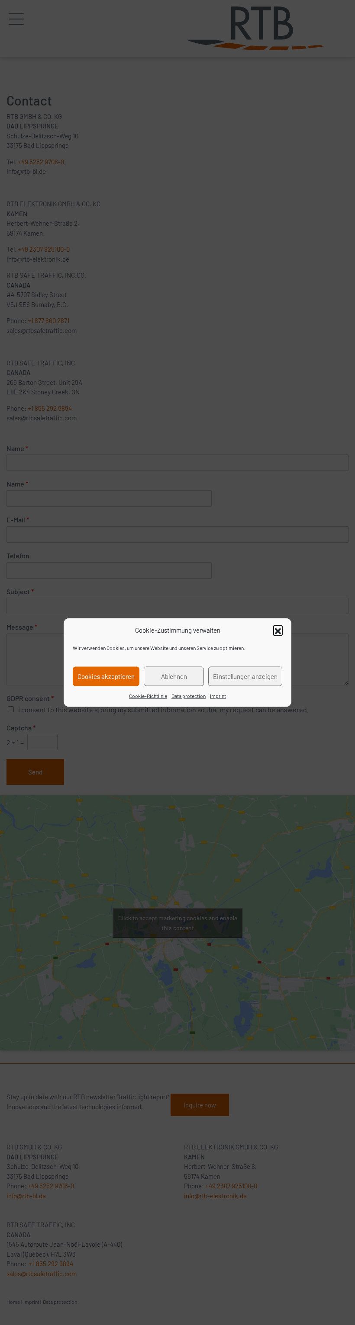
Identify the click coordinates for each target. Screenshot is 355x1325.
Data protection (188, 695)
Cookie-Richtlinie (148, 695)
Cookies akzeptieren (106, 676)
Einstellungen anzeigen (245, 676)
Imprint (218, 695)
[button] (278, 630)
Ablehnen (174, 676)
